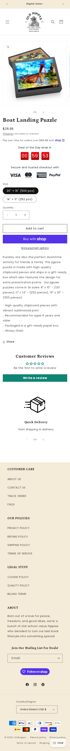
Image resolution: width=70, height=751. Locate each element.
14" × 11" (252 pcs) (20, 199)
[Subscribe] (58, 658)
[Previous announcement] (7, 4)
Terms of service (26, 742)
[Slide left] (27, 112)
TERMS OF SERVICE (19, 553)
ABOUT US (14, 479)
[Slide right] (43, 112)
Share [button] (11, 342)
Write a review (35, 378)
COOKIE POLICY (18, 577)
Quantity (8, 207)
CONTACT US (16, 487)
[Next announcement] (63, 4)
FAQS (11, 504)
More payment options (35, 248)
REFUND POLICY (17, 536)
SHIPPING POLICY (18, 545)
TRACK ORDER (16, 496)
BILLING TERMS (17, 594)
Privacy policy (58, 737)
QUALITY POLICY (18, 585)
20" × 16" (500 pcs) (21, 191)
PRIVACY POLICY (18, 528)
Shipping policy (48, 742)
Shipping (8, 133)
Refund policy (38, 737)
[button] (7, 22)
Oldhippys (20, 737)
